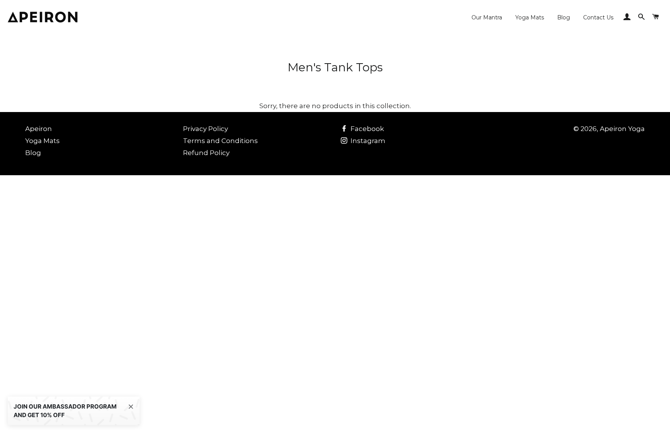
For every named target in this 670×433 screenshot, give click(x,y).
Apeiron (38, 129)
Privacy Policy (205, 129)
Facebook (366, 129)
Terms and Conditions (220, 141)
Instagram (367, 141)
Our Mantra (486, 17)
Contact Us (598, 17)
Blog (563, 17)
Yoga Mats (529, 17)
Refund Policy (206, 153)
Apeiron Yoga (622, 129)
